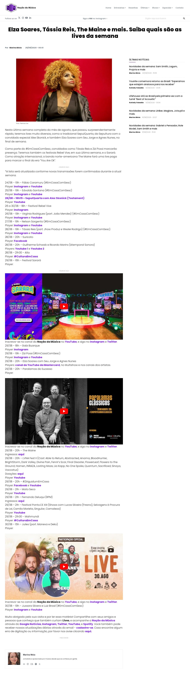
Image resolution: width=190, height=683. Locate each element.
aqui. (88, 631)
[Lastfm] (32, 663)
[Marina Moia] (14, 659)
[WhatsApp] (146, 47)
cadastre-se (84, 627)
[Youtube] (26, 18)
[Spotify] (36, 663)
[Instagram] (23, 18)
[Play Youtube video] (64, 306)
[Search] (184, 18)
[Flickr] (24, 663)
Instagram (97, 342)
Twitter (112, 342)
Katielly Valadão (136, 88)
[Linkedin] (30, 18)
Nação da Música (103, 620)
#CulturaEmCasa (26, 256)
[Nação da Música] (20, 8)
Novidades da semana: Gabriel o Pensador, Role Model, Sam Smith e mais (156, 127)
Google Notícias (30, 624)
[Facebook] (158, 47)
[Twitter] (19, 18)
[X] (152, 47)
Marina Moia (15, 48)
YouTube (71, 342)
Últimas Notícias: (139, 59)
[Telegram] (164, 47)
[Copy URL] (176, 47)
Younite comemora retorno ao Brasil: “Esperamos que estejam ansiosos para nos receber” (157, 83)
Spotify (88, 624)
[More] (182, 47)
